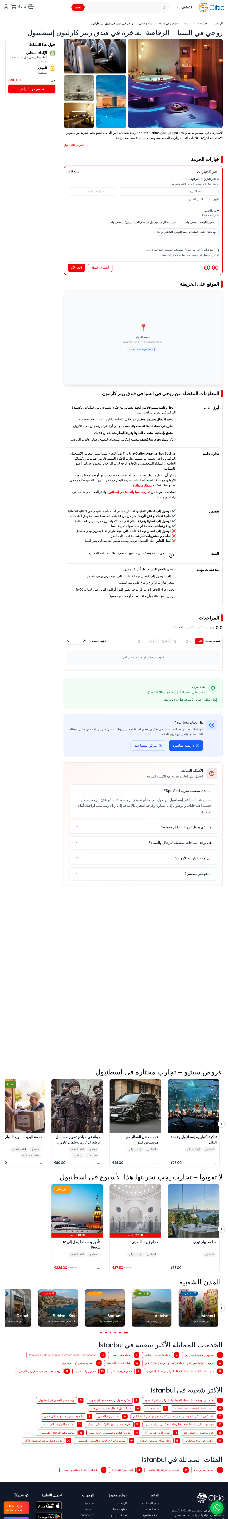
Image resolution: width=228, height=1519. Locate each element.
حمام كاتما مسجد (120, 1355)
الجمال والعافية (142, 485)
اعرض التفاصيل (74, 145)
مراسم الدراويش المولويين (58, 1424)
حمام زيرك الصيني (85, 1371)
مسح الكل (73, 171)
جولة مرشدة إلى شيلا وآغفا (199, 1432)
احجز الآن (76, 267)
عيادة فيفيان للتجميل (118, 1363)
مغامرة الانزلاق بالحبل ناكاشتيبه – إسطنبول (101, 1440)
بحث (78, 7)
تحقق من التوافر (32, 89)
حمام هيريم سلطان (121, 1371)
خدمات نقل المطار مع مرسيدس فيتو (111, 1408)
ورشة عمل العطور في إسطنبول (56, 1400)
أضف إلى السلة (100, 267)
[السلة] (13, 7)
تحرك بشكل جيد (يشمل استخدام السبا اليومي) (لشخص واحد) (142, 222)
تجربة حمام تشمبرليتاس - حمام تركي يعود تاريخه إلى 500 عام (179, 1363)
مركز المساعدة (145, 745)
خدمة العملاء (152, 1509)
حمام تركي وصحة (204, 1470)
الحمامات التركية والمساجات (163, 1470)
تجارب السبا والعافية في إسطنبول (128, 492)
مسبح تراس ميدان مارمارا (199, 1355)
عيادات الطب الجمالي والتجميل (79, 1470)
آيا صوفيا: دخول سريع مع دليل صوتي (63, 1416)
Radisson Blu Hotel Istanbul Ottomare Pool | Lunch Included (62, 1355)
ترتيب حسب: (99, 641)
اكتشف (186, 7)
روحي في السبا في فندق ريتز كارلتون (39, 1371)
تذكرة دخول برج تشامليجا (199, 1440)
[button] (175, 83)
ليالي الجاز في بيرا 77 (157, 1432)
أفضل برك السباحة (122, 1470)
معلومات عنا (120, 1509)
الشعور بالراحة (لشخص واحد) (199, 222)
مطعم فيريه (152, 1408)
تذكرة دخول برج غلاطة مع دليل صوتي (109, 1400)
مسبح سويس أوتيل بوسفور (77, 1363)
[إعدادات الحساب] (6, 7)
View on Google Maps (141, 349)
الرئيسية (122, 1503)
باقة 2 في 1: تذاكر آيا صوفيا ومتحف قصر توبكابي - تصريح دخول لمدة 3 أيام (173, 1416)
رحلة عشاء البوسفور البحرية (155, 1440)
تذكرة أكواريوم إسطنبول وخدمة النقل (109, 1432)
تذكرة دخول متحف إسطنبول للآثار (43, 1440)
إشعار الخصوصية (200, 255)
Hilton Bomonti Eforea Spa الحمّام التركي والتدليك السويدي (180, 1371)
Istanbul (89, 1503)
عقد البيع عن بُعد (155, 249)
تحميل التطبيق (118, 1515)
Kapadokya (87, 1515)
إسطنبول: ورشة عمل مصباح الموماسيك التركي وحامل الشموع (179, 1400)
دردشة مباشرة (183, 745)
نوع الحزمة (209, 210)
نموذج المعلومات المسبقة (178, 249)
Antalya (89, 1509)
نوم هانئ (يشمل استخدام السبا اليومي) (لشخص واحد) (186, 231)
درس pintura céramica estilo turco (194, 1408)
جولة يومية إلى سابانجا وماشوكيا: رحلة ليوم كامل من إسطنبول (179, 1424)
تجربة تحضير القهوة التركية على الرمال (109, 1424)
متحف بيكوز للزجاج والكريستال (57, 1432)
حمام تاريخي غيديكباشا (157, 1355)
